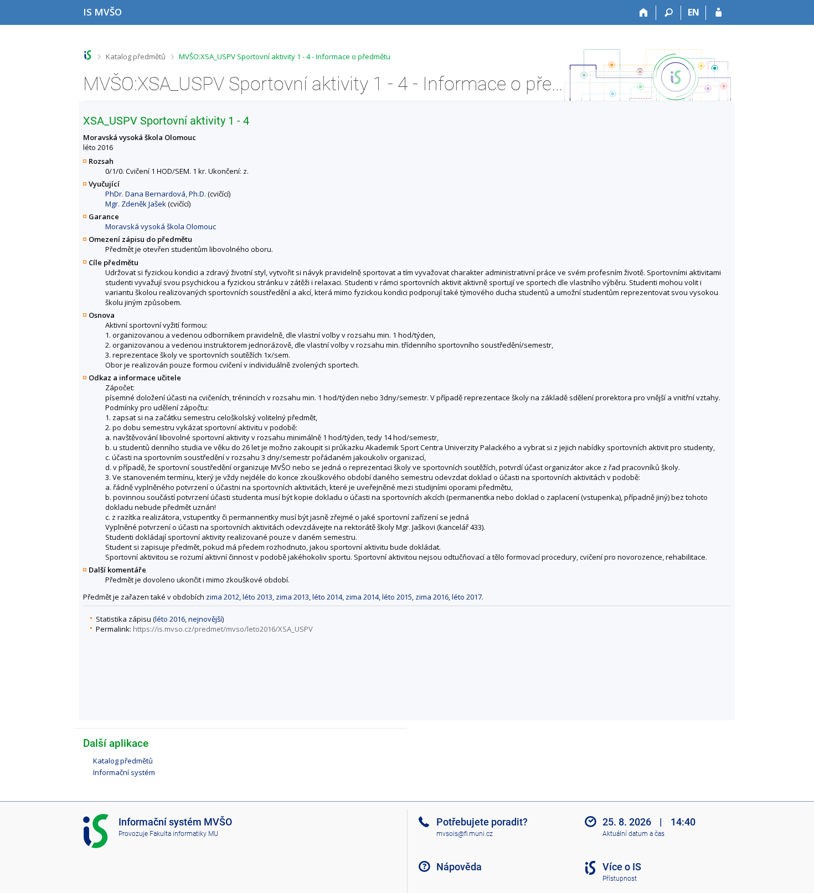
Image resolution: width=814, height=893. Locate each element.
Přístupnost (619, 878)
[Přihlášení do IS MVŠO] (718, 13)
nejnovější (205, 619)
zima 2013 (292, 597)
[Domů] (643, 13)
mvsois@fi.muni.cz (464, 834)
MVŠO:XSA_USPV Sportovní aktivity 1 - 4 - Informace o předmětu (284, 56)
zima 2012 (222, 597)
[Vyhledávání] (668, 13)
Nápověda (459, 867)
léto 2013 (257, 597)
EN (693, 12)
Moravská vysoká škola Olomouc (160, 226)
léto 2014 (327, 597)
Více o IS (621, 867)
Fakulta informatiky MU (184, 834)
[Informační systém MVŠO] (87, 55)
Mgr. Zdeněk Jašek (135, 204)
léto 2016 (170, 619)
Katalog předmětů (136, 56)
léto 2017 (467, 597)
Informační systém (124, 772)
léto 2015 (397, 597)
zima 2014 (362, 597)
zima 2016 (432, 597)
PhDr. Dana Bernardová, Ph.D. (155, 194)
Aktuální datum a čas (633, 834)
